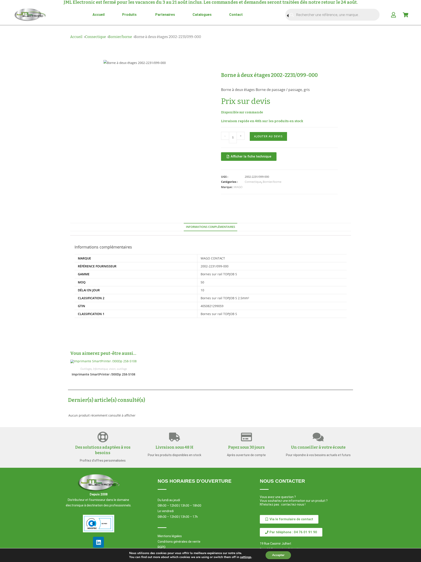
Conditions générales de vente (179, 541)
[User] (393, 14)
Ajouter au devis (268, 136)
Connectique (95, 37)
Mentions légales (170, 536)
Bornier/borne (120, 37)
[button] (291, 532)
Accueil (76, 37)
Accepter (278, 555)
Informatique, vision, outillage (110, 369)
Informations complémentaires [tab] (210, 227)
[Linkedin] (98, 542)
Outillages (86, 369)
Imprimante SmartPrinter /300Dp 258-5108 (103, 374)
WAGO (238, 187)
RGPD (162, 547)
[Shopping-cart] (405, 14)
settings (245, 557)
